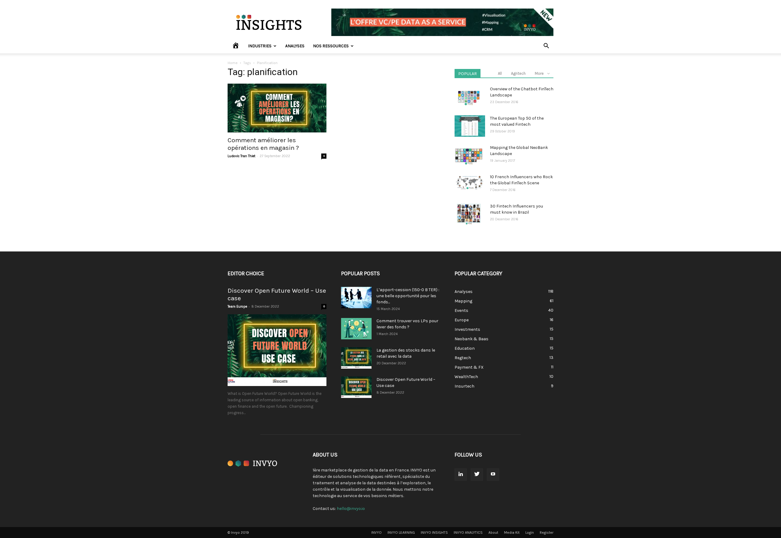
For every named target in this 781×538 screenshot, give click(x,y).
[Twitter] (477, 474)
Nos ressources (331, 46)
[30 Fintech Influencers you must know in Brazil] (469, 214)
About (493, 532)
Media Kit (512, 532)
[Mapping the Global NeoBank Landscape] (469, 155)
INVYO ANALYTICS (468, 532)
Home (233, 63)
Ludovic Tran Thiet (241, 156)
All (500, 73)
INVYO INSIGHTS (434, 532)
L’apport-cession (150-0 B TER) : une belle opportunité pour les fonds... (407, 296)
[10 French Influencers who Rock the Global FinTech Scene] (470, 182)
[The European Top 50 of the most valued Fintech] (470, 126)
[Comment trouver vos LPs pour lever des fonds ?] (356, 328)
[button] (546, 46)
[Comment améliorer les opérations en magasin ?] (277, 108)
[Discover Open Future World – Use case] (277, 350)
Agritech (518, 73)
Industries (260, 46)
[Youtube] (493, 474)
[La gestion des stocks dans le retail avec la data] (356, 358)
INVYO (376, 532)
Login (529, 532)
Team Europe (237, 307)
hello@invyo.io (351, 508)
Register (546, 532)
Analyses (294, 46)
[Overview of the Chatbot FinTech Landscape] (469, 96)
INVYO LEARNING (401, 532)
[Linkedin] (461, 474)
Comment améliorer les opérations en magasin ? (263, 143)
